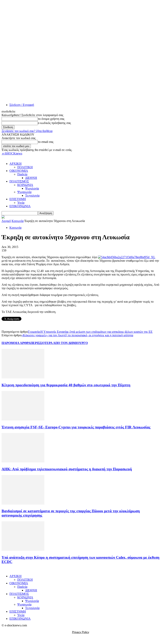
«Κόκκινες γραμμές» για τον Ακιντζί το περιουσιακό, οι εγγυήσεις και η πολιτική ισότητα (77, 335)
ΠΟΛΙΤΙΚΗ (25, 167)
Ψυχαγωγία (24, 192)
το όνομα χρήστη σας (51, 118)
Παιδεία (22, 174)
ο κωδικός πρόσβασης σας (54, 123)
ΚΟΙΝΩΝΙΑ (25, 185)
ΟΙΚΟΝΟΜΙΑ (18, 170)
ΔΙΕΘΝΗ (31, 177)
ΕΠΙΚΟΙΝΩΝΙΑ (20, 206)
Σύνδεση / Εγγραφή (21, 104)
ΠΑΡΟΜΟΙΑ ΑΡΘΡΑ (16, 343)
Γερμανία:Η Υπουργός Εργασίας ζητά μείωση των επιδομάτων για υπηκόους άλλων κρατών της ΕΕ (90, 331)
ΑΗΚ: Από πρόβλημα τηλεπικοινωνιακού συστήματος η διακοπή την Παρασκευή (67, 469)
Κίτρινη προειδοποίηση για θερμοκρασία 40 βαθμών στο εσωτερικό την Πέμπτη (66, 385)
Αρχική (6, 221)
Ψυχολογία (32, 188)
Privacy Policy (80, 632)
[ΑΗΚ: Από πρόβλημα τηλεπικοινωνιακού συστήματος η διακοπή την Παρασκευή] (23, 461)
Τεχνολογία (32, 195)
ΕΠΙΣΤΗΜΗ (17, 199)
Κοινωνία (18, 221)
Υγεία (20, 202)
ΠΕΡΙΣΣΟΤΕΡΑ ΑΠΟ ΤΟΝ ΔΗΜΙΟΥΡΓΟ (59, 343)
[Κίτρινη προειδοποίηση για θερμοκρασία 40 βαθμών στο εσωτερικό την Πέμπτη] (23, 377)
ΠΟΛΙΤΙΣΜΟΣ (19, 181)
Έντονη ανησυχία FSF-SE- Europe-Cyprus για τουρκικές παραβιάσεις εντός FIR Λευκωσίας (76, 427)
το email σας (45, 141)
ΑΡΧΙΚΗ (15, 163)
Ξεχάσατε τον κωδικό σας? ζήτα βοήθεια (27, 131)
